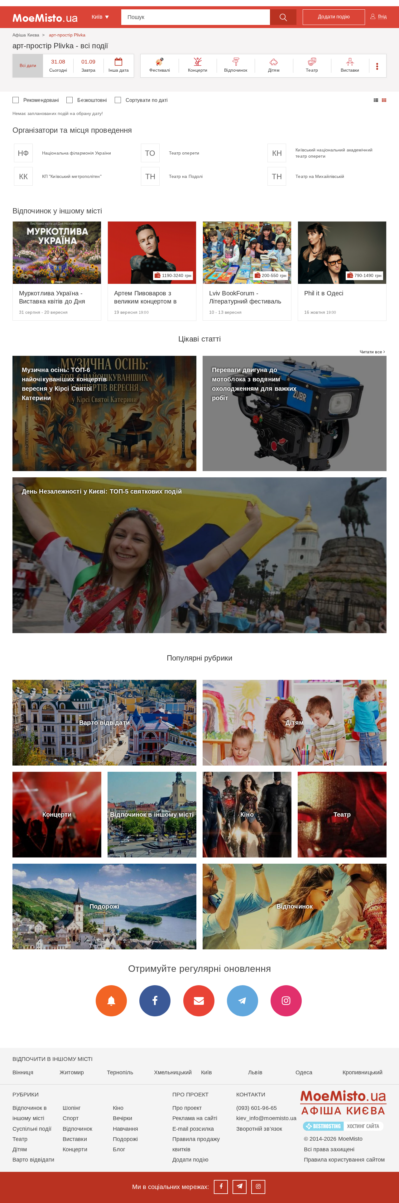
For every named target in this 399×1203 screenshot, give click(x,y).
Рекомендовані (41, 100)
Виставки (350, 70)
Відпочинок (235, 70)
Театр (312, 70)
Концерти (198, 70)
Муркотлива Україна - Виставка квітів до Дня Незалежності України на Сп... (55, 297)
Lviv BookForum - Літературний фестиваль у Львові (245, 297)
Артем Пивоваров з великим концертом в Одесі (145, 297)
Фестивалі (159, 70)
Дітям (274, 70)
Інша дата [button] (118, 70)
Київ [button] (98, 17)
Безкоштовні (92, 100)
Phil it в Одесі (324, 293)
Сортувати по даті (147, 100)
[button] (377, 65)
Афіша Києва (25, 34)
